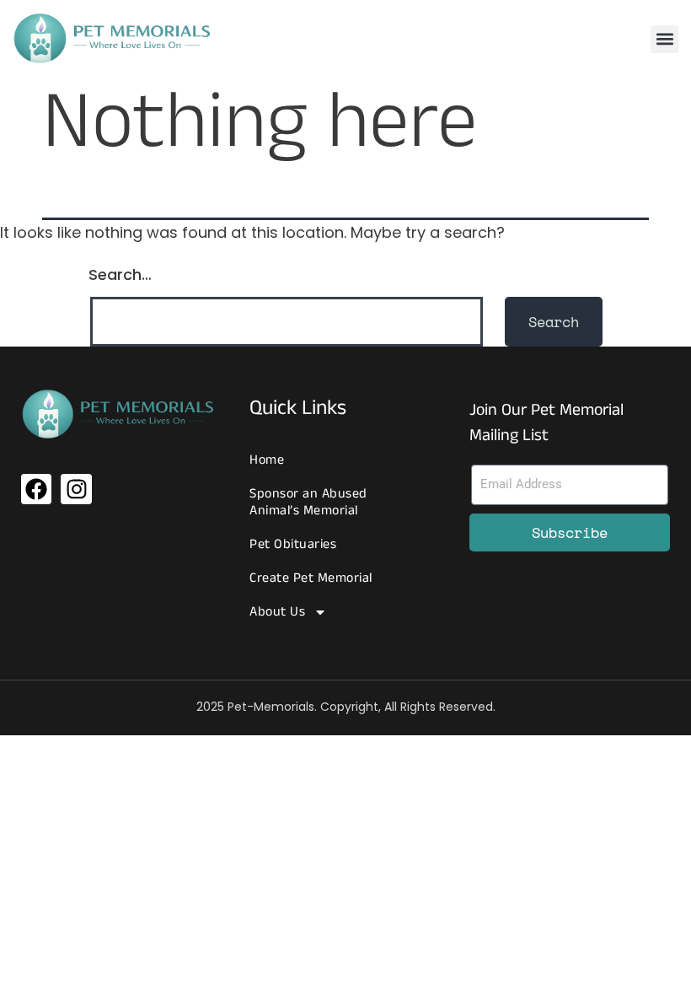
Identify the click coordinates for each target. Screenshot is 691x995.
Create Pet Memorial (310, 578)
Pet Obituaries (292, 544)
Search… (120, 274)
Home (266, 460)
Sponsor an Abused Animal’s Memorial (308, 502)
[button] (664, 39)
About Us (277, 611)
